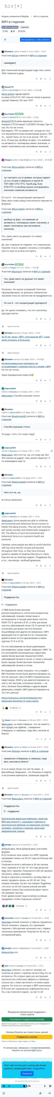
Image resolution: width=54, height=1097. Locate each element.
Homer (7, 720)
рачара (8, 845)
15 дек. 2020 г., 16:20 (31, 333)
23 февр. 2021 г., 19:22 (32, 412)
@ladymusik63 (19, 416)
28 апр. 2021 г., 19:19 (39, 747)
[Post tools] (50, 79)
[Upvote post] (36, 79)
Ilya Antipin (14, 90)
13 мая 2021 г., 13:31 (34, 966)
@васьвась (7, 395)
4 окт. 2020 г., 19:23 (37, 51)
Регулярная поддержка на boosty (27, 1019)
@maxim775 (8, 121)
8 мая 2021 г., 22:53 (41, 795)
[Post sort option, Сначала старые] (5, 40)
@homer (16, 751)
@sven (15, 55)
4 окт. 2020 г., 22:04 (30, 90)
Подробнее (39, 1068)
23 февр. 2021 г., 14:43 (31, 359)
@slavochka (8, 952)
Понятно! (27, 1073)
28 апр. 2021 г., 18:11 (32, 583)
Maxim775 (9, 87)
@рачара (6, 922)
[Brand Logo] (13, 6)
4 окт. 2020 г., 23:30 (29, 117)
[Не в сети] (3, 51)
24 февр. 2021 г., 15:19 (30, 516)
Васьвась (9, 51)
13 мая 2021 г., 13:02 (39, 948)
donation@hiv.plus (33, 1050)
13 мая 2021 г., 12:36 (40, 918)
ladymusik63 (10, 388)
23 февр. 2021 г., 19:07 (30, 392)
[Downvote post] (45, 79)
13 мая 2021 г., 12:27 (29, 845)
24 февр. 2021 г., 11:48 (30, 451)
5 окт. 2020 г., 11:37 (28, 268)
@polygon (17, 271)
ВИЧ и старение (11, 27)
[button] (3, 1093)
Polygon (8, 160)
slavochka (9, 918)
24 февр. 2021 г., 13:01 (32, 478)
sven (24, 51)
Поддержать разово (27, 1037)
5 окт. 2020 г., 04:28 (41, 160)
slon (6, 966)
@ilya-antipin (8, 94)
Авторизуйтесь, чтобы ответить (35, 40)
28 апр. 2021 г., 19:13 (39, 720)
